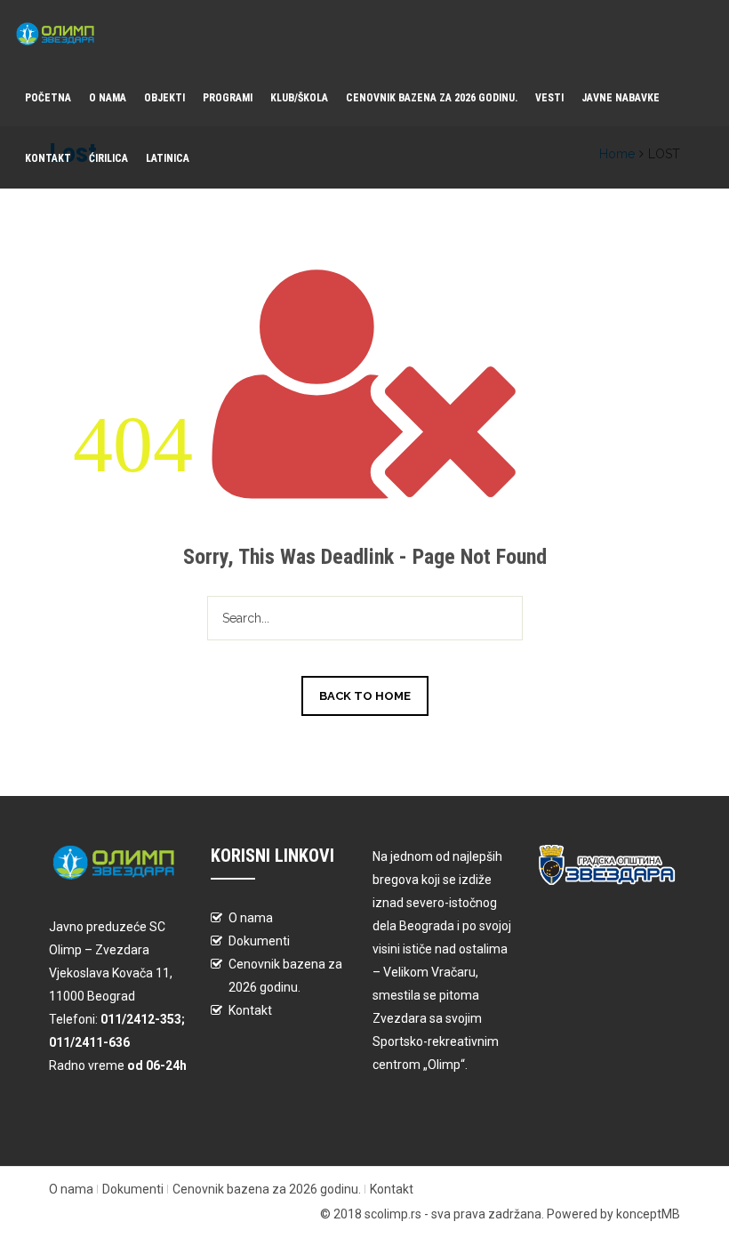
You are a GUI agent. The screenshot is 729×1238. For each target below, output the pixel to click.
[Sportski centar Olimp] (60, 33)
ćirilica (108, 158)
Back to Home (365, 696)
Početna (48, 98)
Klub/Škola (299, 98)
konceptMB (648, 1214)
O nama (107, 98)
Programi (227, 98)
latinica (167, 158)
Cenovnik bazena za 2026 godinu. (431, 98)
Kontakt (48, 158)
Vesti (549, 98)
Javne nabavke (620, 98)
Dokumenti (259, 941)
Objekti (164, 98)
